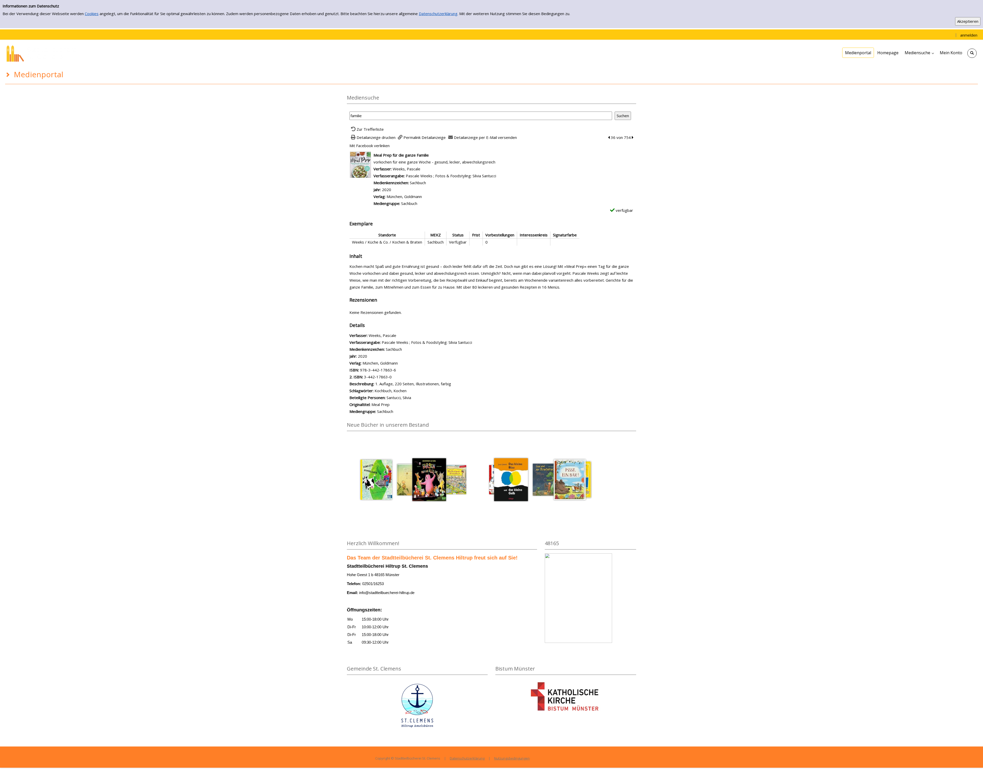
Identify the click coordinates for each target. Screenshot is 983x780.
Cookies (92, 13)
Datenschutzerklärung (438, 13)
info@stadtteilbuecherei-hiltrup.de (386, 592)
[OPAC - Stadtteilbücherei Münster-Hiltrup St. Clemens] (43, 52)
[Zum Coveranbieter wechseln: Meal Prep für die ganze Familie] (360, 164)
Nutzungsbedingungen (512, 758)
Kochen (400, 390)
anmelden (968, 35)
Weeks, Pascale (406, 168)
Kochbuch (383, 390)
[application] (919, 53)
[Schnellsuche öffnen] (972, 53)
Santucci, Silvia (399, 397)
